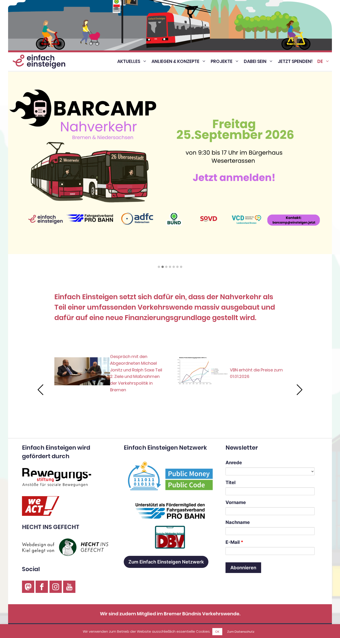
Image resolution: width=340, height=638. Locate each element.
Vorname (236, 502)
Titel (230, 482)
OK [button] (217, 631)
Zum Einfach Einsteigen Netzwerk (166, 562)
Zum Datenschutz (240, 631)
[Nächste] (299, 390)
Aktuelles (128, 61)
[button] (159, 267)
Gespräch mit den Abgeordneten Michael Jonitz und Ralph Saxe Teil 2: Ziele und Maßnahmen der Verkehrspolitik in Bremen (136, 373)
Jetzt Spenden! (295, 61)
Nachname (238, 522)
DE (320, 61)
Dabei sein (255, 61)
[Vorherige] (41, 390)
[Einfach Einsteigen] (37, 61)
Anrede (234, 462)
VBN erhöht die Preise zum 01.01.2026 (256, 373)
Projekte (221, 61)
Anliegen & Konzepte (175, 61)
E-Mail (234, 542)
